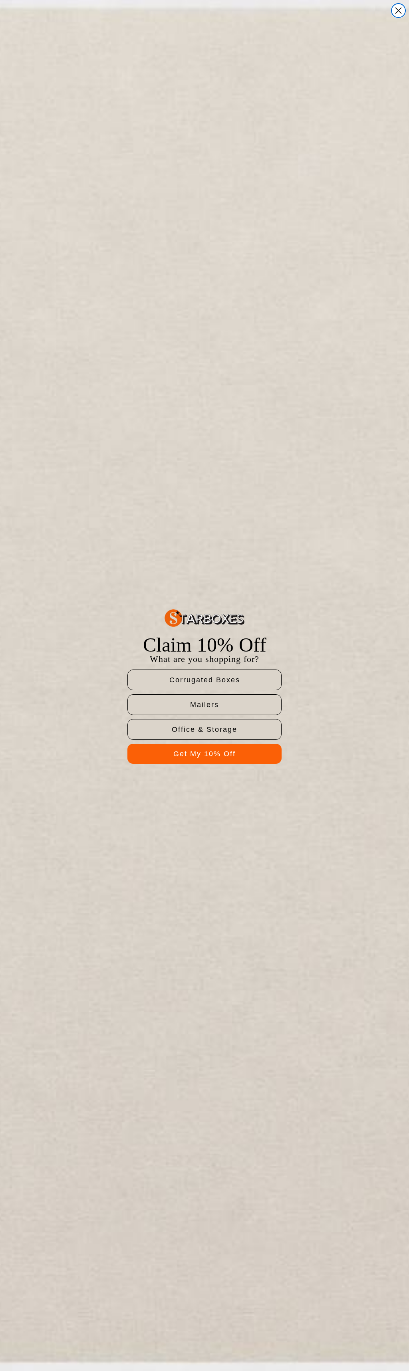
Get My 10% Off (204, 754)
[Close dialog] (398, 10)
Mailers (204, 705)
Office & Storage (204, 729)
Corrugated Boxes (204, 680)
